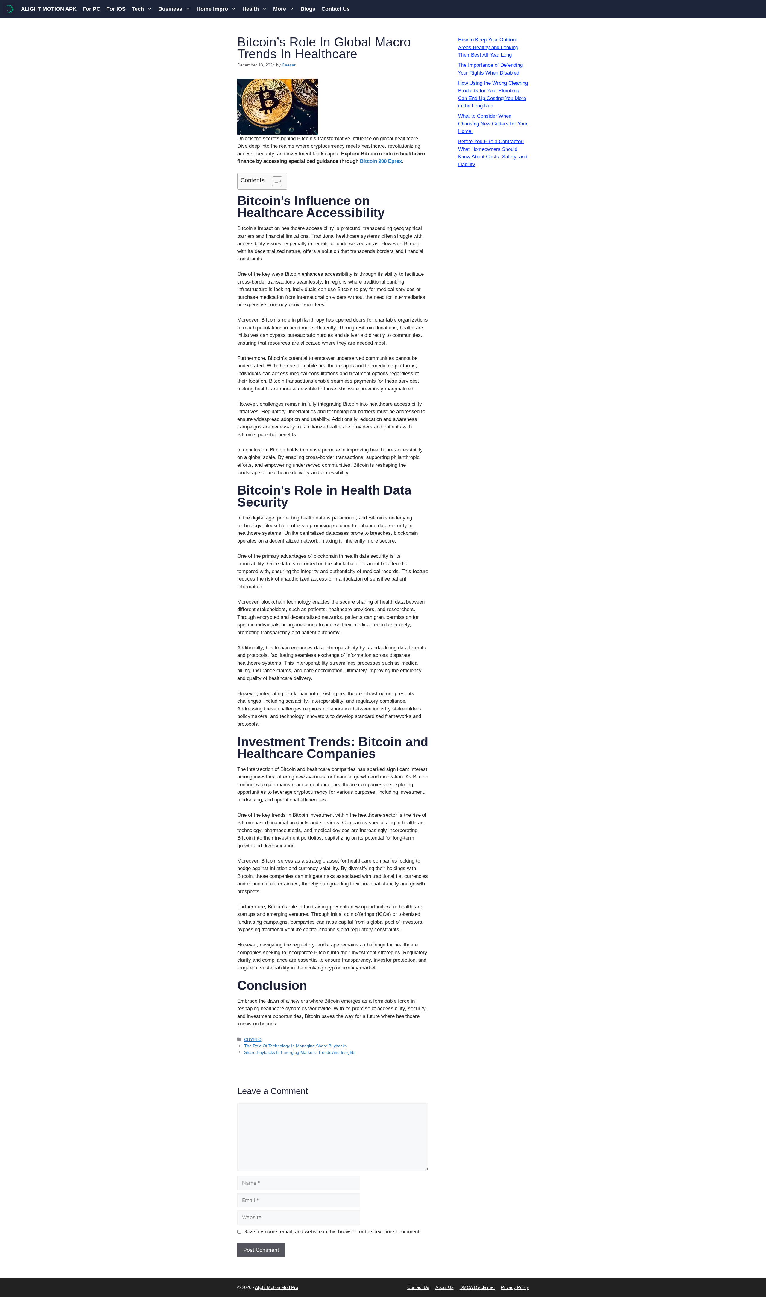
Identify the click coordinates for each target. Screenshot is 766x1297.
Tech (138, 9)
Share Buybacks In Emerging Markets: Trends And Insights (299, 1052)
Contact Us (335, 9)
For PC (91, 9)
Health (250, 9)
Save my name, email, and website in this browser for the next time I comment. (332, 1231)
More (279, 9)
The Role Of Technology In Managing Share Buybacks (295, 1045)
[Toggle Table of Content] (274, 181)
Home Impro (212, 9)
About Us (444, 1287)
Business (170, 9)
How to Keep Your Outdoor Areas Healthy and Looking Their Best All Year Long (488, 47)
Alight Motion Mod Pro (276, 1287)
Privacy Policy (515, 1287)
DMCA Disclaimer (477, 1287)
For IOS (116, 9)
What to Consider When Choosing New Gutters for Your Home (493, 123)
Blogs (307, 9)
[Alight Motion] (9, 9)
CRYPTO (253, 1039)
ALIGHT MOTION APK (49, 9)
